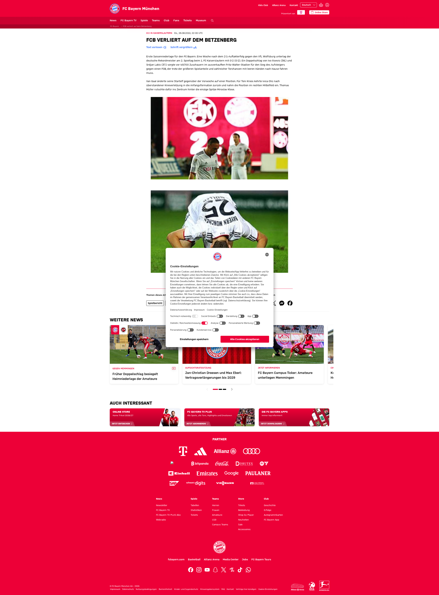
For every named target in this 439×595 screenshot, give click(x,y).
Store (241, 498)
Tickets (187, 20)
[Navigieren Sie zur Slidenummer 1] (215, 389)
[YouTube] (207, 570)
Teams (156, 20)
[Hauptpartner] (301, 12)
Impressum (115, 589)
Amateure (217, 515)
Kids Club (263, 5)
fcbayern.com (176, 559)
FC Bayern (114, 26)
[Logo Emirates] (207, 473)
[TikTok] (240, 570)
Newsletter (161, 505)
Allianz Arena (279, 5)
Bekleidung (244, 510)
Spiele (144, 20)
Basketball (194, 559)
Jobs (245, 559)
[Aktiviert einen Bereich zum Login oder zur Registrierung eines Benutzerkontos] (327, 5)
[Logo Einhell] (179, 473)
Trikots (241, 505)
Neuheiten (243, 519)
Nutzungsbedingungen (146, 589)
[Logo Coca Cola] (222, 463)
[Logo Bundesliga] (324, 586)
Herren (215, 505)
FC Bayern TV (129, 20)
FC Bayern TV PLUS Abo (168, 515)
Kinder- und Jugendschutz (186, 589)
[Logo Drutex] (244, 463)
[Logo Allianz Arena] (297, 587)
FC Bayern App (271, 519)
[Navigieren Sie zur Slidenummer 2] (220, 389)
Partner (219, 439)
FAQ (223, 589)
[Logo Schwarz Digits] (195, 483)
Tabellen (195, 505)
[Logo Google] (231, 473)
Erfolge (267, 510)
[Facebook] (190, 570)
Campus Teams (220, 524)
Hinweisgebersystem (209, 589)
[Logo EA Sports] (264, 463)
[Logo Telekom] (183, 451)
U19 (214, 519)
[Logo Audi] (251, 451)
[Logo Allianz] (225, 451)
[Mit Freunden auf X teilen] (273, 303)
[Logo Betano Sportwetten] (178, 463)
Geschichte (270, 505)
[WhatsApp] (248, 570)
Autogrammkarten (273, 515)
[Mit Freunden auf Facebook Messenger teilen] (281, 303)
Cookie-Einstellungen (267, 589)
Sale (240, 524)
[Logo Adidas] (200, 451)
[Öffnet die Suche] (212, 21)
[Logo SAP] (174, 483)
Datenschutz (128, 589)
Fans (176, 20)
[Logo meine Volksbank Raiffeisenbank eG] (256, 483)
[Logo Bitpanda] (199, 463)
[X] (223, 570)
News (113, 20)
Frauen (215, 510)
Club (166, 20)
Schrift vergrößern (181, 47)
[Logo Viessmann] (225, 483)
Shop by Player (246, 515)
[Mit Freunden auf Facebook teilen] (290, 303)
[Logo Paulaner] (258, 473)
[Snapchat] (215, 570)
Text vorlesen (154, 47)
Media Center (231, 559)
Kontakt (294, 5)
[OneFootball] (232, 570)
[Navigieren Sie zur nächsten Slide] (232, 389)
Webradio (161, 519)
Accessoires (244, 529)
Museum (201, 20)
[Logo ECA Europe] (312, 586)
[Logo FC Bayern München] (219, 547)
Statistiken (196, 510)
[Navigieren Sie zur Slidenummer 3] (224, 389)
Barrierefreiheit (165, 589)
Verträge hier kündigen (246, 589)
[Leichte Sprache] (321, 5)
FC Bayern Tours (261, 559)
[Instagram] (199, 570)
